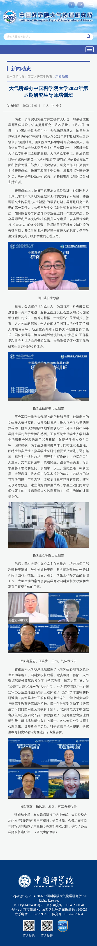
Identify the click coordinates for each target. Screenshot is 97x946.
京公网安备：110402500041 (65, 905)
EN (81, 5)
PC (71, 5)
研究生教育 (44, 76)
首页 (30, 76)
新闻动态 (61, 76)
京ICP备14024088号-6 (28, 905)
